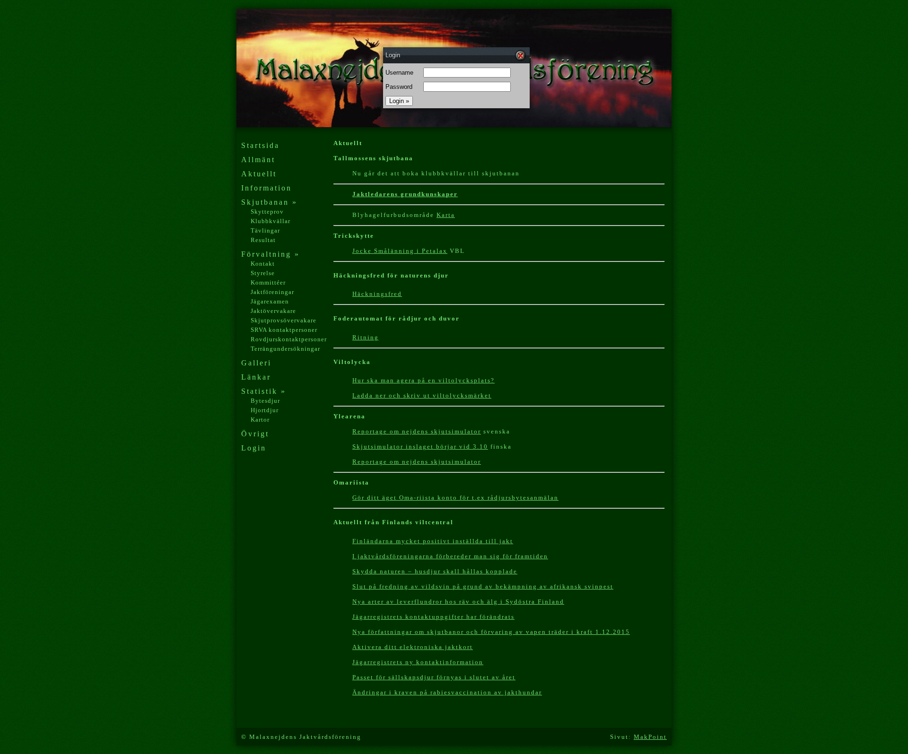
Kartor (260, 419)
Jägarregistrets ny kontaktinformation (417, 662)
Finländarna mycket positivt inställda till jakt (432, 541)
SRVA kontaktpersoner (284, 329)
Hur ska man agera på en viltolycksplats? (423, 380)
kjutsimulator (457, 431)
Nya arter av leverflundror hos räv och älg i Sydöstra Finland (458, 601)
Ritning (365, 337)
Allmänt (258, 160)
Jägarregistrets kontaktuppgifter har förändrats (433, 616)
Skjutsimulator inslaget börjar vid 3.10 (420, 446)
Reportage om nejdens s (393, 431)
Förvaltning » (270, 254)
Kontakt (263, 263)
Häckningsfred (377, 293)
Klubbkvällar (270, 221)
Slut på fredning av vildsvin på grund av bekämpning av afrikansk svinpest (482, 586)
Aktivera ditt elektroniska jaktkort (412, 646)
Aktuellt (259, 174)
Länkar (256, 377)
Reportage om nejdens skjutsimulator (416, 461)
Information (266, 188)
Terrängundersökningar (285, 348)
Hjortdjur (265, 410)
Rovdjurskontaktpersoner (289, 339)
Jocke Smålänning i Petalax (399, 250)
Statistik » (263, 391)
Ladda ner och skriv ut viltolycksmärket (421, 395)
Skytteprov (267, 211)
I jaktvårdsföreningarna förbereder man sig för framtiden (450, 556)
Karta (446, 214)
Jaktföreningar (272, 291)
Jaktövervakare (273, 310)
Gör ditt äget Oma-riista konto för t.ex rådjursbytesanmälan (455, 497)
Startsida (260, 145)
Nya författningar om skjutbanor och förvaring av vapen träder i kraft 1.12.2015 (491, 631)
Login (253, 448)
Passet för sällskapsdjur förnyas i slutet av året (433, 677)
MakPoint (650, 736)
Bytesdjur (265, 400)
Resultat (263, 239)
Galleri (256, 363)
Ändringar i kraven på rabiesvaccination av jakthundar (447, 692)
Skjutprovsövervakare (283, 320)
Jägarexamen (270, 301)
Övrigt (255, 434)
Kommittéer (268, 282)
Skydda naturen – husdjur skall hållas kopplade (434, 571)
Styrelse (263, 273)
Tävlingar (265, 230)
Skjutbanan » (269, 202)
